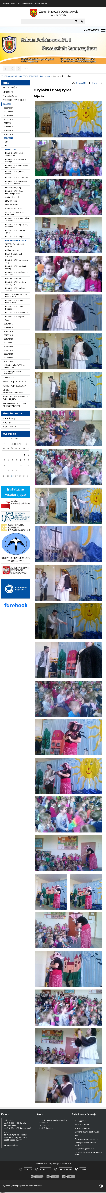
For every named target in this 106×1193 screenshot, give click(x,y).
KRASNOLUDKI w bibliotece (16, 312)
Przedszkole (11, 149)
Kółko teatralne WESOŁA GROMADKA (14, 366)
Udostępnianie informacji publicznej (85, 1143)
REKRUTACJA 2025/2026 (14, 381)
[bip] (15, 509)
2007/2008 (8, 111)
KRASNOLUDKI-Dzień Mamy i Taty (14, 301)
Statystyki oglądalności (84, 1148)
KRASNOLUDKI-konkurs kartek (15, 231)
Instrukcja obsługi (82, 1128)
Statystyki (7, 422)
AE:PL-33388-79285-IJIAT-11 (16, 1138)
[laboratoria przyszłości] (15, 598)
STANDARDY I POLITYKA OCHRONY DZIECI (14, 404)
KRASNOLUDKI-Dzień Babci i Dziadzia (17, 219)
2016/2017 (8, 327)
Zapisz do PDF (81, 83)
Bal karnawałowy (12, 250)
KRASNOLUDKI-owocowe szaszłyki (16, 160)
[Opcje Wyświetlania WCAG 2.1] (82, 21)
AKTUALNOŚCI (10, 87)
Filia (6, 145)
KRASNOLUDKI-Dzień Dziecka (14, 307)
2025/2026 (8, 361)
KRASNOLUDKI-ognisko (15, 316)
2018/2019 (8, 335)
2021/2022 (8, 346)
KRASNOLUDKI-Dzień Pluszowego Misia (14, 192)
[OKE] (15, 521)
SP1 (6, 142)
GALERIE (7, 104)
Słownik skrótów (82, 1124)
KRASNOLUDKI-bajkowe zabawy (15, 289)
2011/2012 (8, 126)
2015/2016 (8, 324)
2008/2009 (8, 115)
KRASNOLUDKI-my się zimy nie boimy (16, 225)
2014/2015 (8, 138)
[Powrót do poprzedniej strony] (101, 83)
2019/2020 (8, 339)
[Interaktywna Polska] (101, 1186)
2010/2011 (8, 123)
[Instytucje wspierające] (15, 497)
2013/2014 (8, 134)
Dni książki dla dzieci (13, 278)
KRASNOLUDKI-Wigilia (14, 236)
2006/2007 (8, 108)
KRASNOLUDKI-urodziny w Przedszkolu (16, 166)
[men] (15, 577)
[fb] (15, 609)
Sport (7, 320)
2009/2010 (8, 119)
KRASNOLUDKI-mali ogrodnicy (13, 255)
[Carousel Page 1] (25, 68)
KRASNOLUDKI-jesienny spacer (15, 172)
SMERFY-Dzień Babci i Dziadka (14, 245)
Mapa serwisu (27, 3)
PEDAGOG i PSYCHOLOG (14, 100)
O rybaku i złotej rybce (15, 240)
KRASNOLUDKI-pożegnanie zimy (16, 261)
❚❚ (5, 68)
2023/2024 (8, 354)
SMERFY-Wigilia (11, 204)
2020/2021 (8, 342)
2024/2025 (8, 357)
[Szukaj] (76, 21)
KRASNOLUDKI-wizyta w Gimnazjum (15, 283)
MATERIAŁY (8, 377)
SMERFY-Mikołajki (12, 201)
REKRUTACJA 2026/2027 (14, 385)
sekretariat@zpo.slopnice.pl (15, 1135)
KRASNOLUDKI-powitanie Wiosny (16, 267)
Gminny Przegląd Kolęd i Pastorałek (15, 213)
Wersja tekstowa (41, 3)
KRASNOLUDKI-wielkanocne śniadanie (17, 273)
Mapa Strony (9, 418)
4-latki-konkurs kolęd (13, 208)
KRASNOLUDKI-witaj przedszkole (14, 154)
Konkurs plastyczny (13, 187)
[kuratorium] (15, 561)
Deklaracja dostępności (11, 3)
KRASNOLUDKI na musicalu (16, 177)
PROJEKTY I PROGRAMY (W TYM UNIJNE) (15, 398)
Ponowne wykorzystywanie (86, 1139)
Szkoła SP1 (8, 91)
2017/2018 (8, 331)
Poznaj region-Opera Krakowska (12, 372)
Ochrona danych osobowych (87, 1132)
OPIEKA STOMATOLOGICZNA (13, 391)
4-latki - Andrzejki (12, 197)
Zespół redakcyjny (11, 1145)
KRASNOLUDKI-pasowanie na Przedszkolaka (16, 182)
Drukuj (94, 83)
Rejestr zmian (9, 426)
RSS (76, 1135)
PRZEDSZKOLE (10, 95)
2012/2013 (8, 130)
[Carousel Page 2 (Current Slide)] (27, 68)
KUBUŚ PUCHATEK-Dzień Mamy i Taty (16, 295)
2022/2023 (8, 350)
